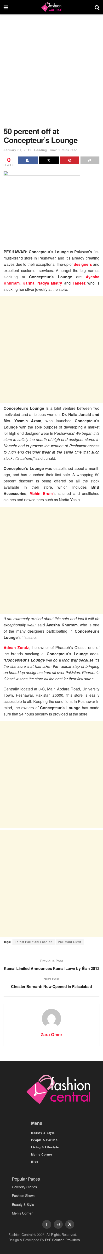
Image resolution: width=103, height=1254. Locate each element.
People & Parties (44, 1140)
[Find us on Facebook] (46, 1224)
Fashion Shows (23, 1195)
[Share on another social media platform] (90, 160)
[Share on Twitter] (49, 160)
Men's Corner (22, 1213)
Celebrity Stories (24, 1186)
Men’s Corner (41, 1154)
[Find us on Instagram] (58, 1224)
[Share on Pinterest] (69, 160)
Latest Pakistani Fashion (33, 942)
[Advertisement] (51, 73)
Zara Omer (51, 1034)
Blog (34, 1161)
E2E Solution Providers (62, 1239)
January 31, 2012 (17, 150)
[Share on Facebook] (28, 160)
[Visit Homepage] (51, 7)
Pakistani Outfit (69, 942)
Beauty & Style (43, 1133)
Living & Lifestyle (45, 1147)
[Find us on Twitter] (69, 1224)
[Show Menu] (6, 7)
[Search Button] (97, 7)
